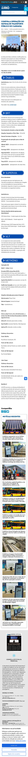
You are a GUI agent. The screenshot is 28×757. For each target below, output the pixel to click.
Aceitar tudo (14, 745)
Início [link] (2, 29)
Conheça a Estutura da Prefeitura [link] (14, 660)
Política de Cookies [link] (21, 740)
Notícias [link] (6, 29)
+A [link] (23, 2)
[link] (26, 9)
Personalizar (14, 749)
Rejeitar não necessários (14, 754)
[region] (14, 741)
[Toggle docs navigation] (25, 6)
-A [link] (21, 2)
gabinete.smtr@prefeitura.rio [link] (8, 698)
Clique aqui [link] (22, 701)
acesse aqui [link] (13, 105)
